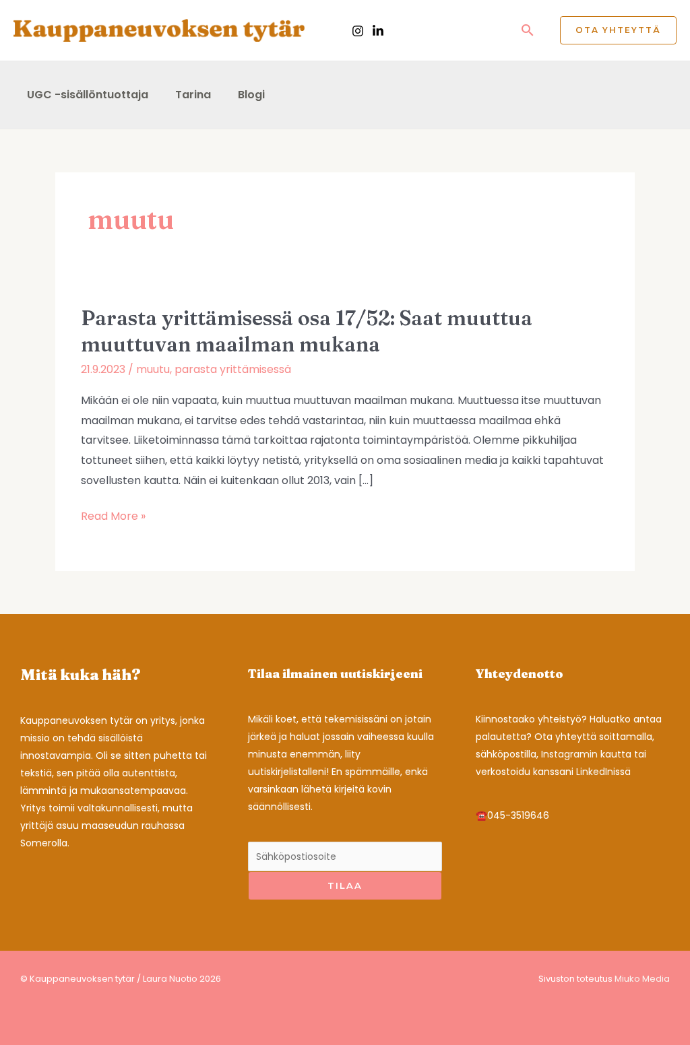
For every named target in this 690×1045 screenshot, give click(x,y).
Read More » (113, 517)
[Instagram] (358, 31)
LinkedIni (595, 771)
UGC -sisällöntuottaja (87, 94)
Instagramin (569, 754)
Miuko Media (642, 978)
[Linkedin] (378, 31)
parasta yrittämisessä (233, 369)
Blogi (251, 94)
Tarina (193, 94)
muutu (153, 369)
